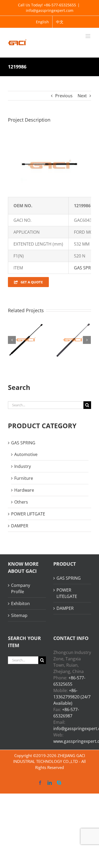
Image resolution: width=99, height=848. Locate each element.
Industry (22, 466)
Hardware (24, 490)
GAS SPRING (86, 268)
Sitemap (19, 615)
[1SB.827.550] (64, 340)
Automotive (25, 454)
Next (82, 96)
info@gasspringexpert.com (49, 10)
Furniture (23, 478)
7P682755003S (10, 333)
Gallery (23, 333)
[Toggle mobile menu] (88, 36)
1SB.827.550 (57, 333)
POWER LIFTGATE (28, 514)
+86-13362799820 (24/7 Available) (72, 697)
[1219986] (50, 141)
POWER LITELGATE (66, 593)
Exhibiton (20, 603)
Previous (64, 96)
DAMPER (19, 526)
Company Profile (20, 588)
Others (21, 502)
